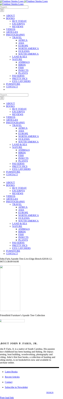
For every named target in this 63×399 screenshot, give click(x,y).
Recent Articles (12, 377)
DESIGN (49, 392)
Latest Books (11, 371)
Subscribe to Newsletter (16, 387)
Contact (8, 382)
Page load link (7, 397)
